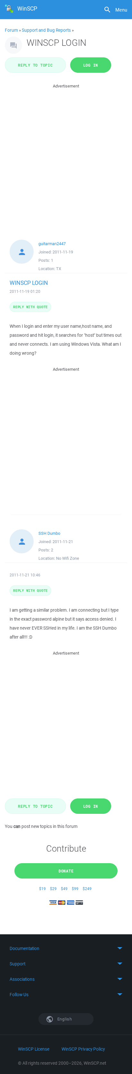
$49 (64, 888)
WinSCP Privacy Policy (83, 1049)
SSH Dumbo (49, 533)
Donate (66, 870)
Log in (90, 65)
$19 (42, 888)
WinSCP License (33, 1049)
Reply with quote (30, 306)
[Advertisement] (66, 156)
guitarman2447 (52, 243)
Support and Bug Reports (46, 30)
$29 (53, 888)
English (64, 1019)
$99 (75, 888)
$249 (87, 888)
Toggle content (66, 948)
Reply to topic (35, 65)
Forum (11, 30)
